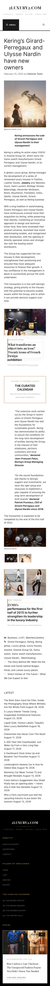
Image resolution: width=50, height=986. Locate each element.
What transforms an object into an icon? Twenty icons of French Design (24, 350)
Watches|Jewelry (35, 637)
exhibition (14, 360)
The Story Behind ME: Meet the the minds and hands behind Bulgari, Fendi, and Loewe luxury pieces (24, 666)
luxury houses (34, 645)
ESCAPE (6, 885)
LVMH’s (13, 605)
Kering (7, 152)
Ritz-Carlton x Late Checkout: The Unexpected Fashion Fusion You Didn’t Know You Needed (24, 967)
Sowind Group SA (22, 650)
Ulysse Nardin (27, 162)
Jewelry (25, 182)
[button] (43, 25)
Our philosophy (11, 844)
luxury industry (27, 620)
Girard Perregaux (17, 641)
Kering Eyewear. (36, 199)
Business (12, 637)
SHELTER (6, 880)
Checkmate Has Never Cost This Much (24, 734)
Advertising (9, 849)
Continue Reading (16, 977)
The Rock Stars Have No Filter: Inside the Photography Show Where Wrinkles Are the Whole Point (25, 703)
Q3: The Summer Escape (14, 910)
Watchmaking (28, 658)
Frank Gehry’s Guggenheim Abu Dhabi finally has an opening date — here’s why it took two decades (24, 783)
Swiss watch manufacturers (27, 654)
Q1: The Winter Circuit (13, 901)
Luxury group (18, 645)
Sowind (8, 650)
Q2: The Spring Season (14, 906)
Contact (7, 854)
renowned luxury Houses (17, 179)
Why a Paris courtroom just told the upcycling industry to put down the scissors (23, 798)
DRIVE (5, 870)
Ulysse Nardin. (12, 658)
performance (16, 609)
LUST (21, 637)
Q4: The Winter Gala (13, 915)
